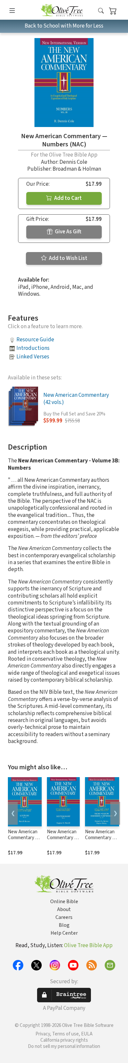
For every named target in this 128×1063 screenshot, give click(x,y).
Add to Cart (67, 198)
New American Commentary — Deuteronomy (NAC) (62, 841)
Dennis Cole (73, 162)
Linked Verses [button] (32, 357)
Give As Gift (67, 232)
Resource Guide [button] (35, 340)
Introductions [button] (33, 348)
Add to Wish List (67, 258)
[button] (101, 11)
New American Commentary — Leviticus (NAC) (24, 838)
